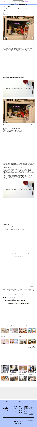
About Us (15, 409)
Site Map (15, 412)
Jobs (3, 422)
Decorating (14, 3)
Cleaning (4, 6)
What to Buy (28, 3)
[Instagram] (19, 408)
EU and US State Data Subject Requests (31, 421)
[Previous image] (32, 124)
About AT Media (5, 421)
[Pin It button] (7, 38)
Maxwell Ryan (9, 40)
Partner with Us (5, 423)
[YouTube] (19, 412)
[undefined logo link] (7, 1)
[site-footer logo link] (5, 420)
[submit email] (33, 411)
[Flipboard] (21, 412)
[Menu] (3, 1)
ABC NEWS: (14, 300)
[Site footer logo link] (8, 408)
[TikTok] (21, 408)
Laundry (8, 6)
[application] (18, 88)
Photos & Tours (9, 3)
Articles (19, 3)
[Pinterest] (21, 410)
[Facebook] (19, 410)
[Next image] (34, 124)
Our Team (15, 408)
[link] (5, 335)
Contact (15, 411)
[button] (32, 38)
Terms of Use (31, 414)
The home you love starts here (20, 401)
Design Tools (23, 3)
